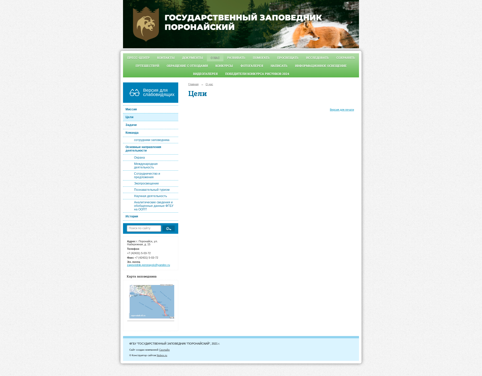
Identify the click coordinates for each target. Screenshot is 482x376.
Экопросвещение (146, 183)
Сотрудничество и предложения (147, 175)
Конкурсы (224, 66)
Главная (193, 84)
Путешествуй (147, 66)
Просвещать (287, 58)
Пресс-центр (138, 58)
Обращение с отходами (187, 66)
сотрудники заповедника (151, 140)
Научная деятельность (150, 196)
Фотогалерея (251, 66)
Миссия (131, 109)
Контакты (166, 58)
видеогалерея (205, 74)
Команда (132, 132)
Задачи (131, 125)
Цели (129, 117)
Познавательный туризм (151, 190)
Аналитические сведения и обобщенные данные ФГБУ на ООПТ (153, 206)
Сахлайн (164, 349)
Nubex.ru (162, 355)
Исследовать (317, 58)
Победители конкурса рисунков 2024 (257, 74)
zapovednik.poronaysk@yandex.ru (148, 264)
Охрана (139, 157)
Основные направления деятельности (143, 148)
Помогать (261, 58)
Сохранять (345, 58)
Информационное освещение (321, 66)
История (132, 216)
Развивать (236, 58)
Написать (279, 66)
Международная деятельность (146, 165)
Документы (192, 58)
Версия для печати (342, 109)
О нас (215, 58)
